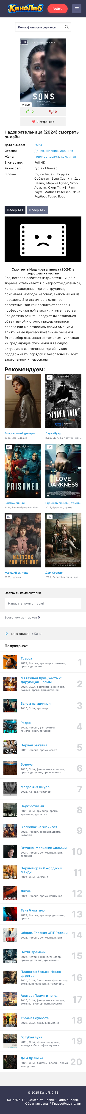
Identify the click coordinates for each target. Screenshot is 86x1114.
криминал (68, 156)
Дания (39, 151)
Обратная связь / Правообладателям (53, 1103)
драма (54, 156)
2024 (38, 145)
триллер (40, 156)
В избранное (45, 121)
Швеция (52, 151)
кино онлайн (21, 633)
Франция (66, 151)
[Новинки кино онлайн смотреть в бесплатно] (25, 9)
